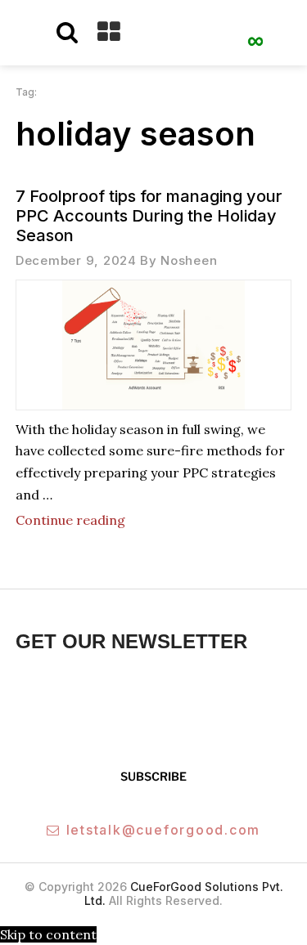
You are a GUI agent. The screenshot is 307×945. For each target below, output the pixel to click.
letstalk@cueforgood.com (163, 830)
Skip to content (48, 934)
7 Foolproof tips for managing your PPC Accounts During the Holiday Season (149, 215)
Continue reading (70, 520)
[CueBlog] (256, 33)
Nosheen (188, 260)
